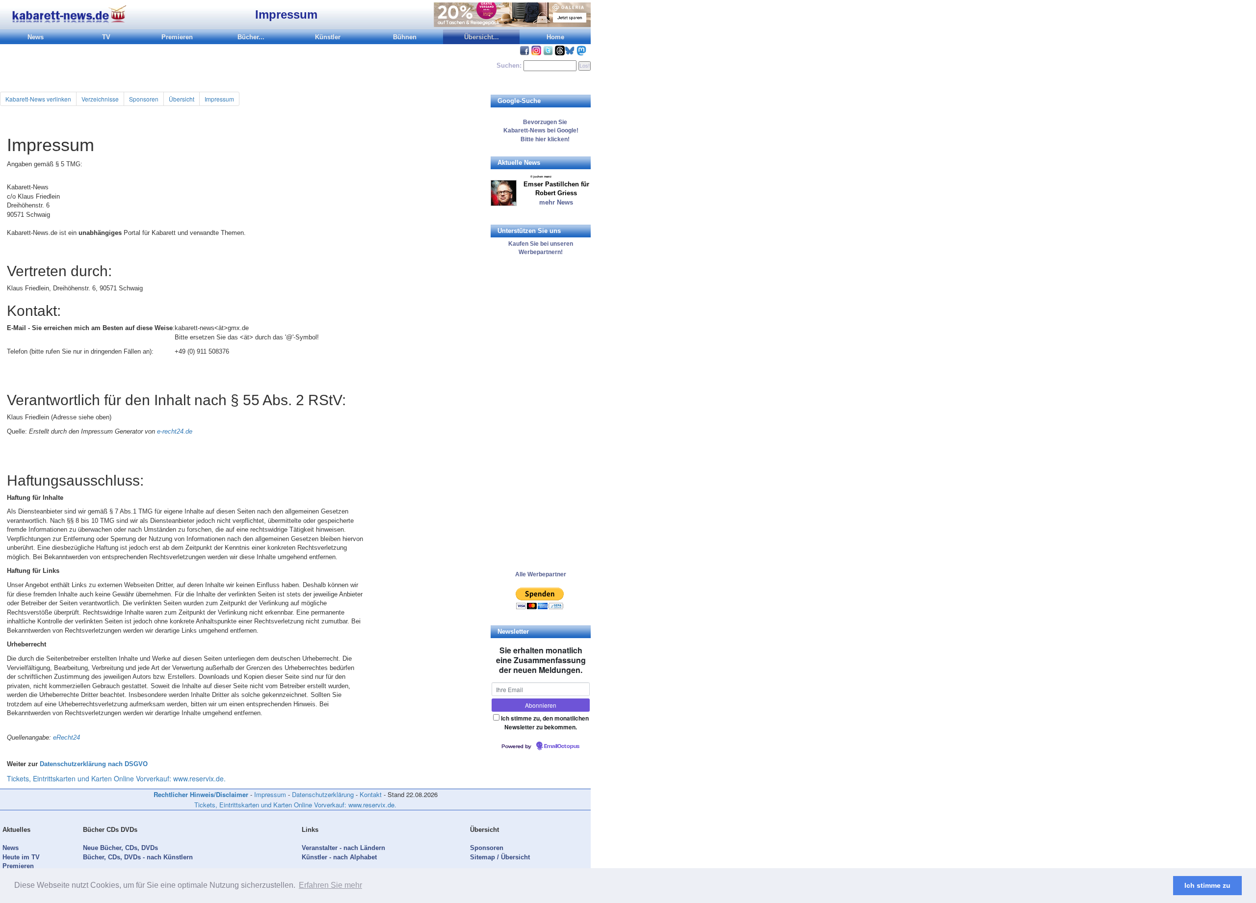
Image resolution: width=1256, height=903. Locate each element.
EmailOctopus (561, 746)
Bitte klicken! (541, 139)
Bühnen (405, 37)
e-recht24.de (174, 431)
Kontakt (371, 794)
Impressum (219, 99)
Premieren (177, 37)
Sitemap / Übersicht (500, 857)
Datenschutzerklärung (323, 794)
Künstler (327, 37)
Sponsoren (143, 99)
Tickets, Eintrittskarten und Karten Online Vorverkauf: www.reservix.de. (116, 778)
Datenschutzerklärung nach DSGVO (94, 764)
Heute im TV (21, 857)
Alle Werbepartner (540, 574)
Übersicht (181, 99)
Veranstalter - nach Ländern (343, 847)
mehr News (556, 202)
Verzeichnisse (100, 99)
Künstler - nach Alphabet (339, 857)
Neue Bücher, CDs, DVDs (120, 847)
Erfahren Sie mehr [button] (330, 885)
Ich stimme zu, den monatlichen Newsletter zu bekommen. (545, 722)
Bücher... (250, 37)
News (35, 37)
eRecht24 (66, 737)
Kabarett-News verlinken (38, 99)
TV (106, 37)
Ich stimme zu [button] (1207, 885)
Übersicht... (481, 37)
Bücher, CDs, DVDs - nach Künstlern (138, 857)
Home (555, 37)
